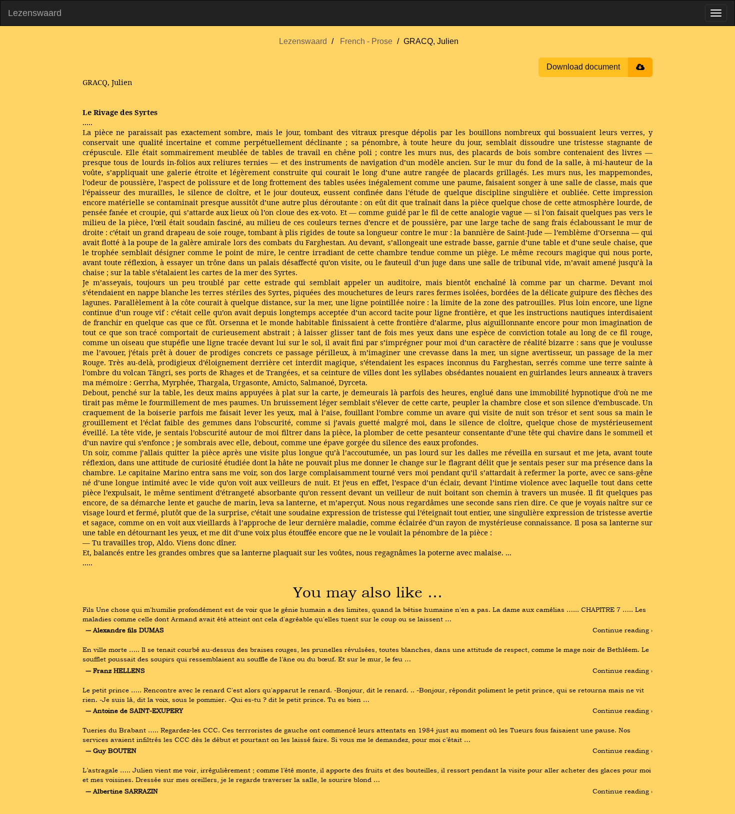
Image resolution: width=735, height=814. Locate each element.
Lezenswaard (35, 13)
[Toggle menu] (716, 13)
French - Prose (366, 41)
